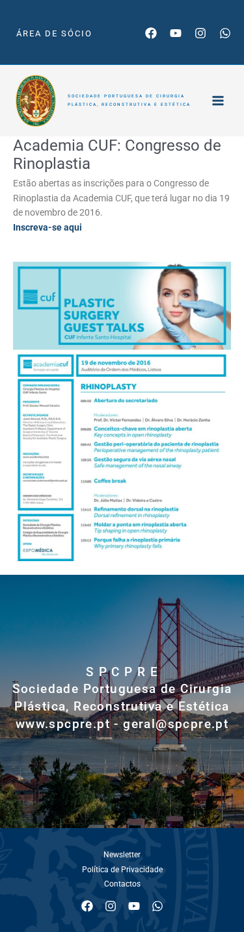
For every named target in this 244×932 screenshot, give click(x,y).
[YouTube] (134, 906)
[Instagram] (200, 33)
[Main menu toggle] (218, 100)
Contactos (122, 883)
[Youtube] (176, 33)
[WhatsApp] (225, 33)
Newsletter (122, 854)
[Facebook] (151, 33)
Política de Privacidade (122, 869)
